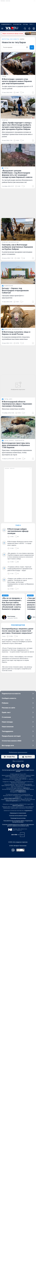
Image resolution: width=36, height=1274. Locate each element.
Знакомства (17, 24)
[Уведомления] (29, 28)
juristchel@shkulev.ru (20, 790)
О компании (6, 717)
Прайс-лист (6, 712)
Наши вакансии (7, 726)
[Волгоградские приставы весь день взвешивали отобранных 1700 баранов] (18, 427)
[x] (27, 766)
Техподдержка (7, 731)
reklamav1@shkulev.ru (18, 805)
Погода (25, 24)
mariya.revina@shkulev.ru (12, 800)
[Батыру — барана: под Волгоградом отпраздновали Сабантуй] (18, 273)
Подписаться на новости (11, 693)
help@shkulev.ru (22, 792)
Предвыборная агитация (11, 736)
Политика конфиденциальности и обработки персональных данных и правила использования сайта (18, 825)
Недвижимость (6, 24)
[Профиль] (34, 28)
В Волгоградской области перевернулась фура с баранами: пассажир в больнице (17, 404)
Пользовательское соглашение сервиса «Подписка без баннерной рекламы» (18, 821)
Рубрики (5, 703)
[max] (23, 766)
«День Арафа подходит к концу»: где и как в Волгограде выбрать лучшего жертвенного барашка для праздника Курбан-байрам (17, 126)
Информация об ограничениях (18, 813)
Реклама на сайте (8, 708)
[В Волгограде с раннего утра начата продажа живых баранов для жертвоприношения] (18, 63)
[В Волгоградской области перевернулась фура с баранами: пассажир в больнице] (18, 386)
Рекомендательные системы (18, 818)
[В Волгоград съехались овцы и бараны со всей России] (18, 316)
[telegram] (8, 766)
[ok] (18, 766)
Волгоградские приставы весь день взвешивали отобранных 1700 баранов (16, 445)
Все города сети (8, 745)
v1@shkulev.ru (26, 788)
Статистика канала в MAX (11, 741)
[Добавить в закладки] (33, 92)
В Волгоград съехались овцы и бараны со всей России (16, 333)
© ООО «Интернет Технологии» (18, 845)
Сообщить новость (9, 698)
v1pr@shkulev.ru (28, 810)
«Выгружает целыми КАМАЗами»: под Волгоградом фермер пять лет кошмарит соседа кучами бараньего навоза (17, 174)
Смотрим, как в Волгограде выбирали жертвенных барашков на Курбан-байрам (17, 247)
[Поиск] (25, 28)
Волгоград (5, 39)
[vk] (13, 766)
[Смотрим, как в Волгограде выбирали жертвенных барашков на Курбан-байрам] (18, 229)
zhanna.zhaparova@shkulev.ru (12, 798)
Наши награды (7, 722)
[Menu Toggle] (2, 28)
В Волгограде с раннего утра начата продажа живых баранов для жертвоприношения (17, 81)
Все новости (14, 39)
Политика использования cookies (18, 815)
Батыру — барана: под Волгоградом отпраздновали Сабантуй (15, 290)
